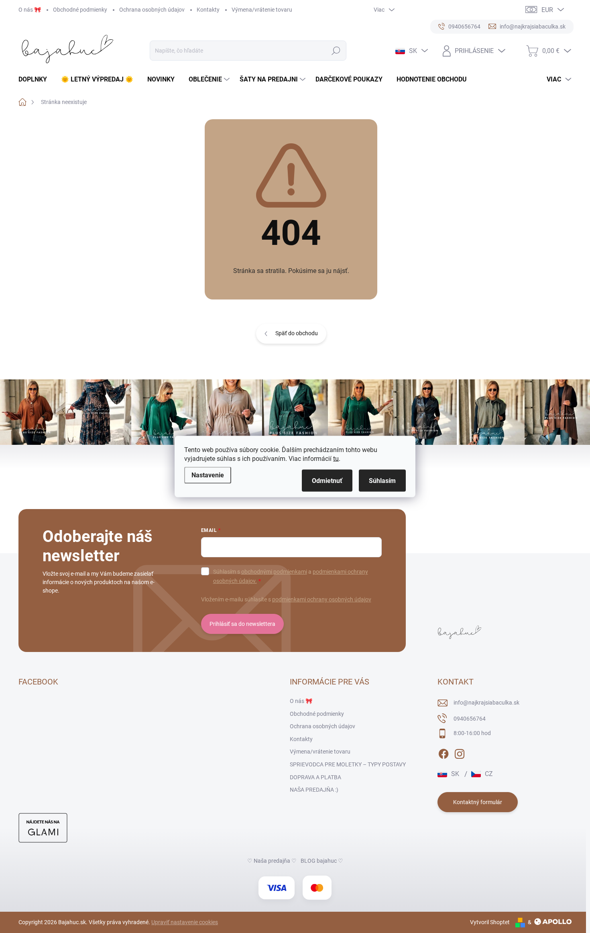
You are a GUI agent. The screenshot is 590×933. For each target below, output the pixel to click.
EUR (547, 10)
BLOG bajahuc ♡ (322, 861)
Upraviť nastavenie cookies (184, 922)
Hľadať (336, 50)
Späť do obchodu (296, 333)
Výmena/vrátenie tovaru (262, 9)
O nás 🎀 (29, 9)
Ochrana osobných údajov (152, 9)
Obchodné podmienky (80, 9)
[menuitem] (35, 79)
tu (336, 458)
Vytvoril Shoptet (490, 922)
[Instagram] (460, 752)
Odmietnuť (327, 481)
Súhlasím (382, 481)
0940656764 (470, 718)
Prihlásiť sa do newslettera (242, 624)
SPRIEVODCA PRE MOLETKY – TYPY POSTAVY (348, 764)
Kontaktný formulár (477, 802)
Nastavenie (207, 475)
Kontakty (208, 9)
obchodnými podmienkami (274, 571)
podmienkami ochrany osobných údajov (321, 599)
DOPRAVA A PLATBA (315, 777)
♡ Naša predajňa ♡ (272, 861)
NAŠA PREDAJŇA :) (314, 789)
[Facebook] (443, 752)
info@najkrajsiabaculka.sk (486, 702)
